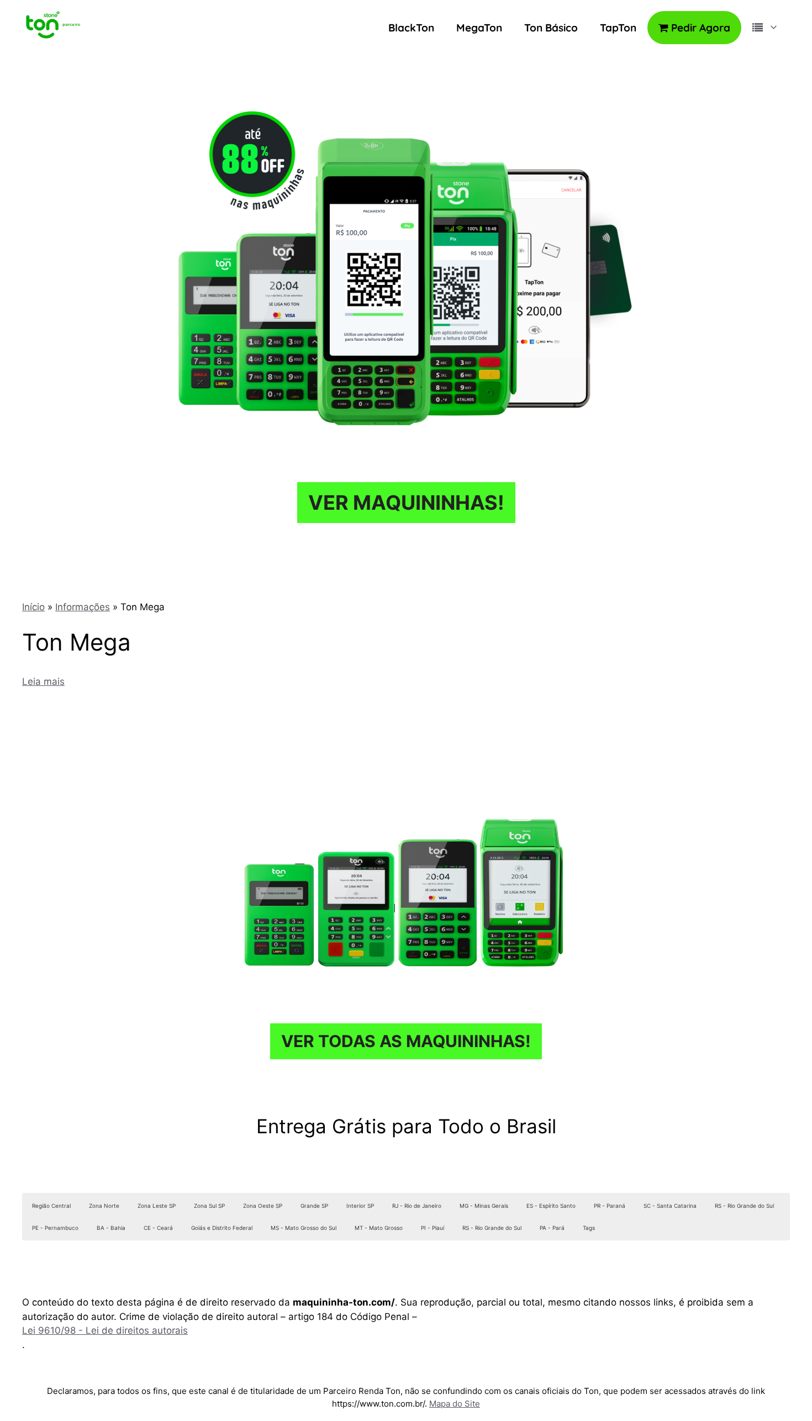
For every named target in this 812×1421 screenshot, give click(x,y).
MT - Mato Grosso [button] (379, 1227)
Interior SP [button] (360, 1205)
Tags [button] (589, 1227)
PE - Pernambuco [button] (55, 1227)
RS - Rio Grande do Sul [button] (744, 1205)
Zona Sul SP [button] (209, 1205)
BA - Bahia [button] (111, 1227)
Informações (82, 606)
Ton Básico (551, 27)
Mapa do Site (454, 1403)
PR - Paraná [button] (609, 1205)
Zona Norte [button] (104, 1205)
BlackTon (411, 27)
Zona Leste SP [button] (157, 1205)
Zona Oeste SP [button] (262, 1205)
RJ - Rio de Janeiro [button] (416, 1205)
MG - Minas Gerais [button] (484, 1205)
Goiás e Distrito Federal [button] (221, 1227)
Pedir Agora (699, 27)
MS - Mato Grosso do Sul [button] (303, 1227)
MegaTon (479, 27)
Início (33, 606)
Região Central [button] (51, 1205)
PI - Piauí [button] (432, 1227)
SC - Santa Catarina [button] (670, 1205)
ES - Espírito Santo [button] (551, 1205)
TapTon (618, 27)
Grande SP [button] (314, 1205)
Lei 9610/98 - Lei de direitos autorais (105, 1330)
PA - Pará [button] (552, 1227)
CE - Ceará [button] (158, 1227)
